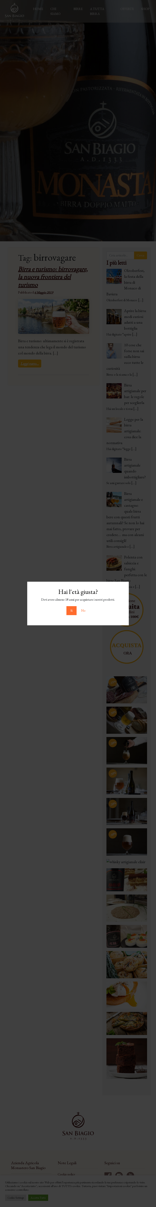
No (83, 610)
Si (71, 610)
